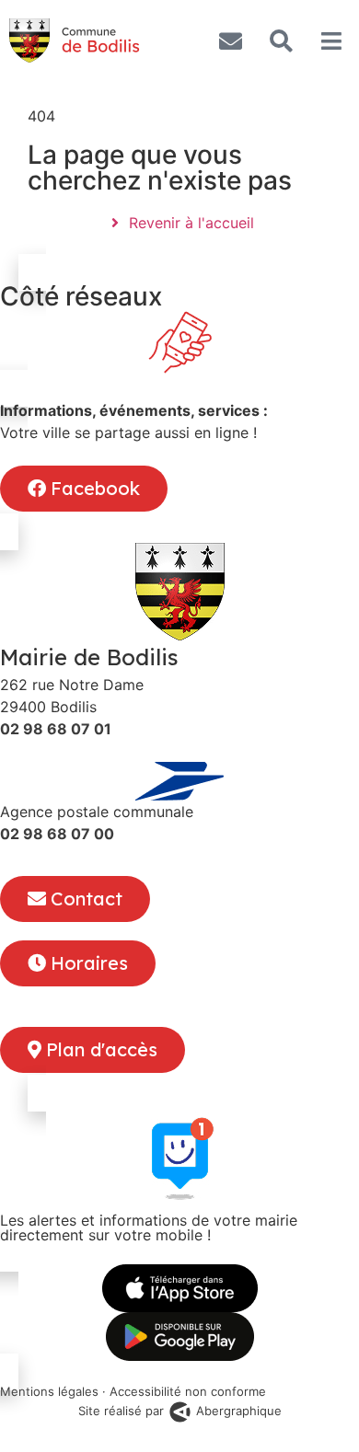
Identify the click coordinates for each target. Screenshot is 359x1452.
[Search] (281, 40)
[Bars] (331, 40)
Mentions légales (49, 1391)
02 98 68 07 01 (55, 729)
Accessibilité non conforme (188, 1391)
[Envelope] (230, 40)
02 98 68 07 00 (57, 833)
